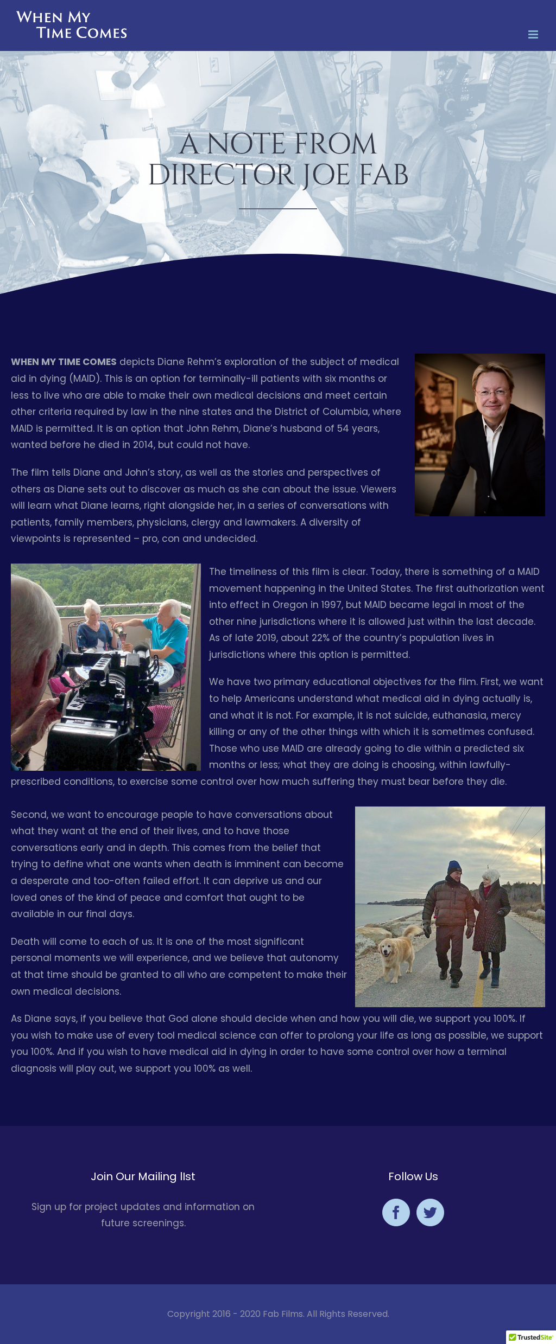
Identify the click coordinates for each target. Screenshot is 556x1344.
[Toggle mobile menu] (534, 34)
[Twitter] (430, 1212)
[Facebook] (396, 1212)
